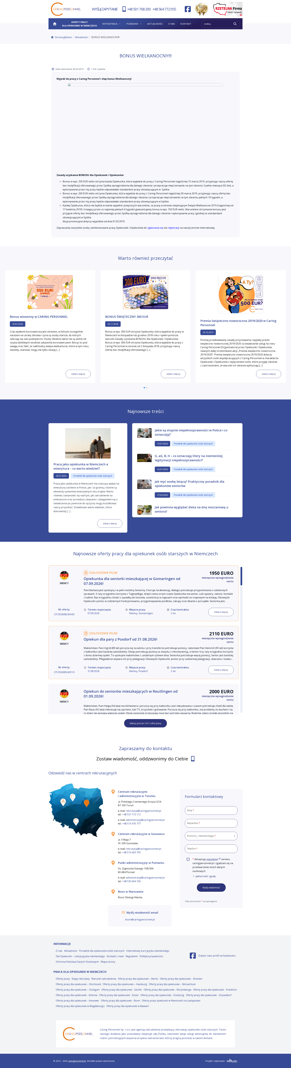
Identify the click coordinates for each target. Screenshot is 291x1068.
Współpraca (109, 23)
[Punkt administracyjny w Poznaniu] (63, 802)
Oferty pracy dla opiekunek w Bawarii (127, 1006)
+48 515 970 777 (131, 823)
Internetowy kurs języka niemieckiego (147, 950)
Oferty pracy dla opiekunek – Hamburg (125, 984)
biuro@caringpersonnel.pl (140, 919)
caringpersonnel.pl (77, 1060)
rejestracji (173, 227)
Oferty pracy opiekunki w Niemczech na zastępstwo (171, 1000)
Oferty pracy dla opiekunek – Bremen (181, 978)
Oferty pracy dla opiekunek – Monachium (172, 984)
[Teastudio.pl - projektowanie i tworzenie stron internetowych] (232, 1061)
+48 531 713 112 (131, 814)
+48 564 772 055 (164, 9)
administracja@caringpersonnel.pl (145, 820)
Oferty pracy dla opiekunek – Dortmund (78, 984)
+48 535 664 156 (131, 881)
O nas (171, 23)
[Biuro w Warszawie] (86, 803)
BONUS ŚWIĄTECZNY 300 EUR (126, 317)
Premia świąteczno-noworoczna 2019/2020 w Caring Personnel (238, 323)
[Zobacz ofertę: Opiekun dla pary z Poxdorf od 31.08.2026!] (143, 652)
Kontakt (185, 23)
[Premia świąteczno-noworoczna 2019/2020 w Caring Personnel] (241, 294)
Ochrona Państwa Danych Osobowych (77, 961)
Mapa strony (108, 961)
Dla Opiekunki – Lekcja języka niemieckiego (80, 956)
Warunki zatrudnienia (103, 978)
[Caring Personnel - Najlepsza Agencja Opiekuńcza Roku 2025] (201, 9)
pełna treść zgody (206, 876)
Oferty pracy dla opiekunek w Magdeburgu (80, 1006)
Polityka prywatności (151, 956)
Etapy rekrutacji (81, 978)
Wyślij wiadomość (211, 887)
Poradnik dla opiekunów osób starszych (101, 950)
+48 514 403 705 (131, 852)
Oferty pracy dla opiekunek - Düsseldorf (208, 995)
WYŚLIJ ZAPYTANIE (105, 9)
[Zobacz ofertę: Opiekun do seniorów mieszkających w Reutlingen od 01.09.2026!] (143, 710)
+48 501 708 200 (139, 9)
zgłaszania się (155, 227)
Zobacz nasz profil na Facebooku (213, 956)
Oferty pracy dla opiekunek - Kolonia (76, 995)
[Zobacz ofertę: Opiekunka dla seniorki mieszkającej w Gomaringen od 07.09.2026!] (143, 593)
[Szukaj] (235, 24)
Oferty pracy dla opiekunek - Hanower (77, 1000)
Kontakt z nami (115, 956)
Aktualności (155, 23)
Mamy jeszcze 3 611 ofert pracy (145, 723)
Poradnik (132, 23)
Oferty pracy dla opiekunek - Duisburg (162, 995)
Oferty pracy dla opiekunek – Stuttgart (78, 989)
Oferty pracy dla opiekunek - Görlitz (121, 989)
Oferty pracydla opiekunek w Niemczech (79, 23)
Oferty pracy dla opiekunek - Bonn (120, 1000)
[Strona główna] (55, 24)
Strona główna (63, 37)
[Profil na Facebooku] (188, 9)
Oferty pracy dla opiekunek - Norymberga (167, 989)
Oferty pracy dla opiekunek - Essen (119, 995)
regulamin (213, 859)
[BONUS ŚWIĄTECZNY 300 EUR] (145, 292)
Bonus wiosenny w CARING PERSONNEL (39, 317)
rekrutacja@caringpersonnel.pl (143, 810)
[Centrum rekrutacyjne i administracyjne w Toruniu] (72, 797)
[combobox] (211, 836)
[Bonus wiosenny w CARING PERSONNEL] (50, 292)
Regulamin (132, 956)
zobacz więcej (78, 373)
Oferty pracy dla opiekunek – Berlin (138, 978)
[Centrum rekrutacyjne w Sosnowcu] (76, 822)
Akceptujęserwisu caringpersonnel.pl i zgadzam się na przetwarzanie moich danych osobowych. (214, 868)
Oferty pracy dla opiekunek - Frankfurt (215, 989)
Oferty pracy (63, 978)
